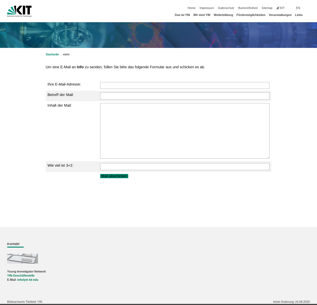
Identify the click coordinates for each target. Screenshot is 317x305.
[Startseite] (308, 15)
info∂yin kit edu (27, 279)
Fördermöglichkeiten (250, 15)
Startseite (52, 54)
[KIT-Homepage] (19, 11)
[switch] (308, 8)
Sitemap (267, 8)
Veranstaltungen (280, 15)
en (298, 8)
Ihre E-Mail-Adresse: (64, 84)
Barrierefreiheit (248, 8)
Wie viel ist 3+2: (60, 165)
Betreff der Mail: (61, 95)
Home (192, 8)
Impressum (207, 8)
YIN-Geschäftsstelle (20, 275)
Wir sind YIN (201, 15)
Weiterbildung (223, 15)
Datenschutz (226, 8)
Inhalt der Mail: (60, 105)
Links (299, 15)
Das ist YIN (182, 15)
